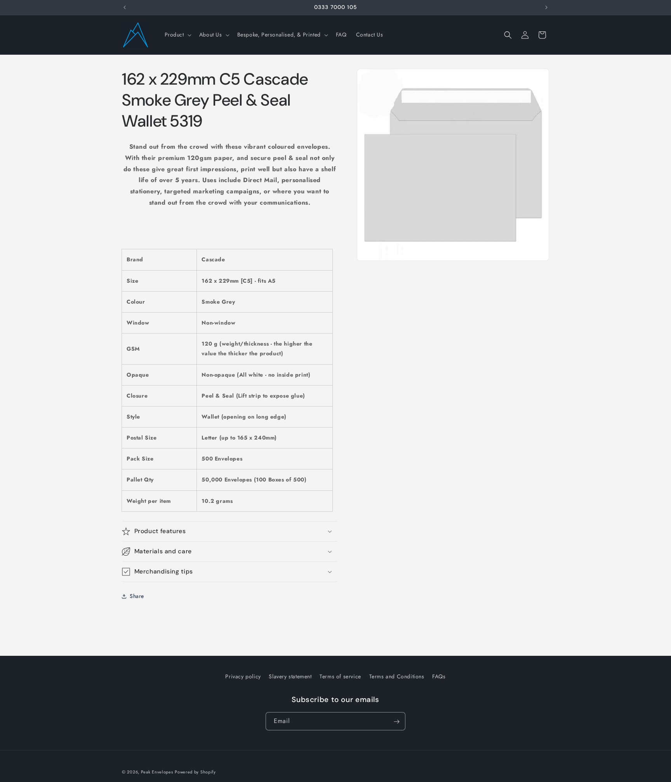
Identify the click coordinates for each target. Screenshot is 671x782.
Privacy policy (243, 676)
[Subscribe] (396, 721)
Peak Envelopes (157, 772)
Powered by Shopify (195, 772)
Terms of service (340, 676)
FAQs (438, 676)
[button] (177, 34)
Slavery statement (290, 676)
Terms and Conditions (396, 676)
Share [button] (137, 596)
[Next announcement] (546, 7)
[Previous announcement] (124, 7)
